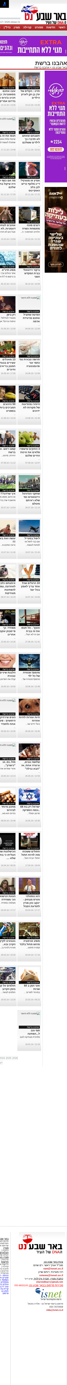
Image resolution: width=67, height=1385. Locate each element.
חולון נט (5, 1291)
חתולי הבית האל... (31, 858)
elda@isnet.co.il (54, 1310)
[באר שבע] (44, 24)
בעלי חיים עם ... (32, 724)
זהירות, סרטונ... (8, 455)
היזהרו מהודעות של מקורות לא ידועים (31, 407)
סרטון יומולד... (33, 813)
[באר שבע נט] (42, 1253)
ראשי (62, 27)
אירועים (5, 1271)
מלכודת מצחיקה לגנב (30, 1037)
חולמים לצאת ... (8, 992)
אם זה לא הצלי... (32, 634)
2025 (8, 1058)
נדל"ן (7, 27)
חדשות (50, 27)
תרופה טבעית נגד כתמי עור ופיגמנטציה (29, 363)
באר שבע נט (59, 67)
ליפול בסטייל (32, 538)
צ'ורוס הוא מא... (8, 813)
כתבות (6, 1250)
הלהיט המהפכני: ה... (30, 232)
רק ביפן (11, 314)
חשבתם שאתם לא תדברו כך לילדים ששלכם (31, 139)
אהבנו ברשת (41, 67)
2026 (15, 1058)
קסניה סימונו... (33, 947)
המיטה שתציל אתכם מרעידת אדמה (31, 318)
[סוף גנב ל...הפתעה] (30, 1013)
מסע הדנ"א (8, 269)
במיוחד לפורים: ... (32, 992)
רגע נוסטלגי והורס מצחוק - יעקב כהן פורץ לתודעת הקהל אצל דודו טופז (31, 903)
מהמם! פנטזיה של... (30, 679)
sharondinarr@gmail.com (49, 1282)
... (39, 101)
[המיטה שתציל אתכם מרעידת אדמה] (30, 298)
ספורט (39, 27)
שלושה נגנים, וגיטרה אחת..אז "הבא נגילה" (30, 765)
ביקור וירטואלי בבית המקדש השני (31, 273)
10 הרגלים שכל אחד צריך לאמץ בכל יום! (30, 586)
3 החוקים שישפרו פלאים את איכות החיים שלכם (30, 452)
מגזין (17, 27)
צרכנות (5, 1259)
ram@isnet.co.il (53, 1268)
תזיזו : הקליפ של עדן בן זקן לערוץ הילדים (30, 94)
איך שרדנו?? (7, 493)
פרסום (5, 1293)
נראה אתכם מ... (8, 545)
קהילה (27, 27)
